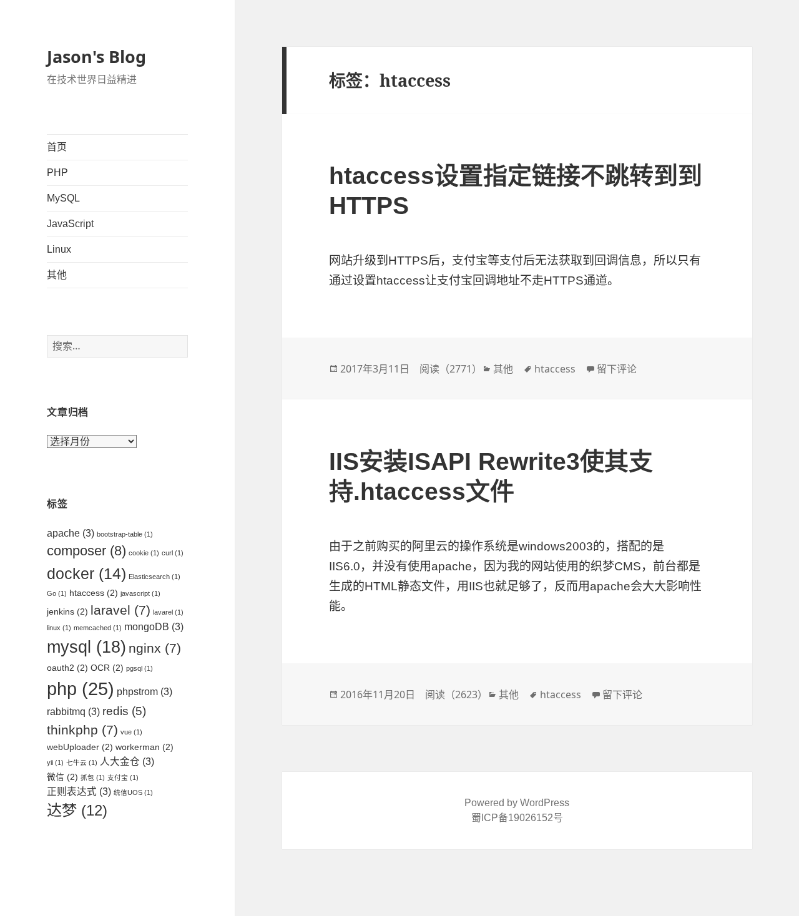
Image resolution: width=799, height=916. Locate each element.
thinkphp (82, 730)
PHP (57, 172)
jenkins (67, 611)
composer (86, 550)
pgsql (139, 668)
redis (124, 711)
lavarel (168, 612)
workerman (144, 747)
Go (57, 593)
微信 (62, 777)
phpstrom (144, 691)
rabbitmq (73, 711)
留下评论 (617, 369)
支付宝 (123, 777)
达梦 (77, 810)
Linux (59, 249)
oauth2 (67, 668)
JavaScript (70, 223)
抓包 (93, 777)
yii (55, 762)
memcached (98, 627)
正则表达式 (79, 791)
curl (173, 553)
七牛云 (81, 762)
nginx (155, 648)
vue (131, 732)
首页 (57, 147)
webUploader (80, 747)
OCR (107, 668)
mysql (86, 646)
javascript (140, 593)
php (80, 688)
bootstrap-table (125, 534)
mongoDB (154, 626)
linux (59, 627)
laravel (120, 610)
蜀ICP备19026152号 (517, 817)
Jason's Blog (96, 56)
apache (70, 533)
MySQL (63, 198)
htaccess (93, 593)
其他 (57, 275)
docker (86, 573)
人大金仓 (127, 761)
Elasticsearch (154, 576)
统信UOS (133, 792)
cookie (144, 553)
